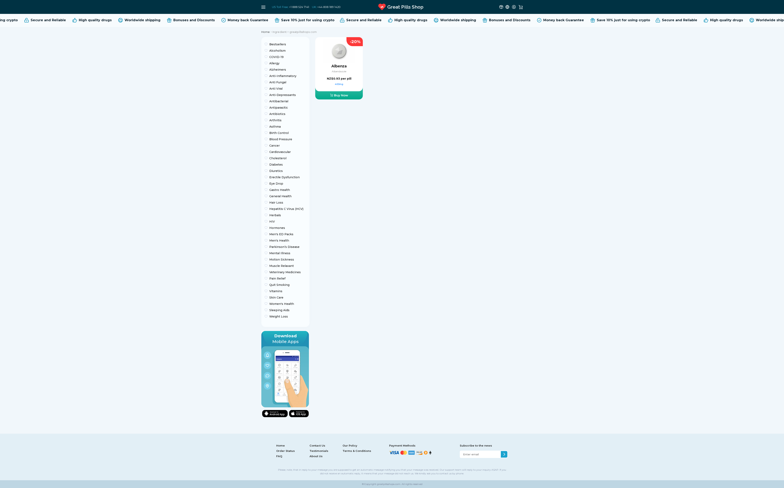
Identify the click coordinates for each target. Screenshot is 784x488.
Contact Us (317, 445)
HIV (272, 221)
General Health (280, 196)
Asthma (275, 126)
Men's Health (279, 240)
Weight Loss (278, 316)
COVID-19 (276, 57)
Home (265, 31)
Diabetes (276, 164)
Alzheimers (277, 69)
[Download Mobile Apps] (285, 369)
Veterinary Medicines (285, 272)
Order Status (285, 450)
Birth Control (279, 133)
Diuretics (276, 171)
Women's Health (281, 303)
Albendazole (339, 71)
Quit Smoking (279, 284)
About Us (316, 456)
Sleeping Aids (279, 310)
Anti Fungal (277, 82)
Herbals (275, 215)
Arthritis (275, 120)
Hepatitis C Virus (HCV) (286, 209)
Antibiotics (277, 114)
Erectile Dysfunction (284, 177)
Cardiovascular (280, 152)
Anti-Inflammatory (282, 76)
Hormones (277, 228)
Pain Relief (277, 278)
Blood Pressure (280, 139)
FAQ (279, 456)
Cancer (274, 145)
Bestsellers (277, 44)
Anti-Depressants (282, 95)
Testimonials (319, 450)
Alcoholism (277, 50)
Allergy (274, 63)
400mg (339, 84)
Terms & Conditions (357, 450)
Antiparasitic (278, 107)
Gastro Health (279, 190)
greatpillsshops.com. (388, 484)
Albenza (339, 66)
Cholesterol (277, 158)
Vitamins (275, 291)
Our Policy (350, 445)
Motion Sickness (281, 259)
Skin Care (276, 297)
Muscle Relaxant (281, 265)
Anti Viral (276, 88)
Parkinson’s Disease (284, 246)
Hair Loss (276, 202)
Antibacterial (278, 101)
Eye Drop (276, 183)
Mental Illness (279, 253)
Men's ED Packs (281, 234)
